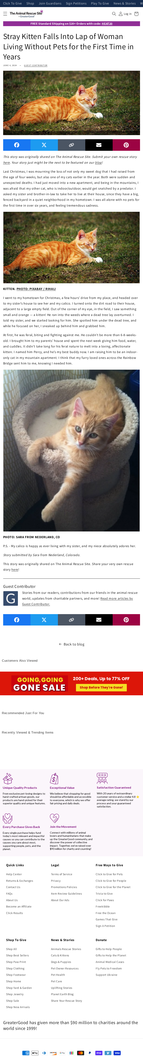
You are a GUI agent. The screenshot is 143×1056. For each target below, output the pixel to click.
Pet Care (56, 981)
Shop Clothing (15, 968)
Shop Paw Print (16, 962)
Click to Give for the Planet (113, 887)
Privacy (56, 880)
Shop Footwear (16, 975)
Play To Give (100, 3)
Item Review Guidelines (66, 893)
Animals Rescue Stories (66, 949)
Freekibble (103, 906)
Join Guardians (50, 3)
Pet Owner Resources (65, 968)
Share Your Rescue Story (66, 1000)
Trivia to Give (104, 893)
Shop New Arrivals (18, 1007)
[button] (5, 13)
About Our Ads (60, 900)
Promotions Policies (64, 887)
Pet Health (58, 975)
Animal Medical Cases (110, 962)
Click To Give (12, 3)
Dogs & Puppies (61, 962)
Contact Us (13, 887)
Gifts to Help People (109, 949)
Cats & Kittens (60, 955)
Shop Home (13, 981)
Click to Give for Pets (109, 874)
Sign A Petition (105, 926)
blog (98, 162)
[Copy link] (71, 145)
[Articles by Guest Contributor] (10, 598)
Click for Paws (105, 900)
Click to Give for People (111, 880)
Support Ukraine (106, 975)
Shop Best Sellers (17, 955)
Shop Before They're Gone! (101, 687)
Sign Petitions (76, 3)
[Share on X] (44, 145)
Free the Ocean (105, 913)
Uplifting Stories (61, 988)
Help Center (14, 874)
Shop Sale (12, 1000)
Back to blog (74, 644)
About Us (12, 900)
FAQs (9, 893)
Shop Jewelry (15, 994)
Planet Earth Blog (62, 994)
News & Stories (125, 3)
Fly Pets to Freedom (109, 968)
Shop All (11, 949)
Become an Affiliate (19, 906)
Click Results (14, 913)
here (6, 162)
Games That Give (106, 919)
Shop (30, 3)
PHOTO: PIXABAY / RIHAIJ (36, 289)
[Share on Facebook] (17, 145)
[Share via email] (99, 145)
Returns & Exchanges (19, 880)
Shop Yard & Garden (19, 988)
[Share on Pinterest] (126, 145)
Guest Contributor (35, 65)
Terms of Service (61, 874)
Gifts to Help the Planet (111, 955)
